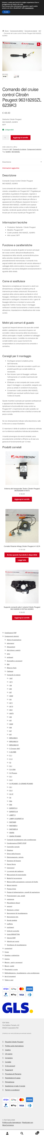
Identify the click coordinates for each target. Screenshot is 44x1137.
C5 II (10, 790)
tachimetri (10, 927)
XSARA (11, 833)
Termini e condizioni (12, 1090)
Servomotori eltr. (12, 917)
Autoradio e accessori (14, 661)
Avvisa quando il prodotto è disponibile (22, 555)
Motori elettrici (12, 885)
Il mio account (10, 1066)
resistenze (10, 899)
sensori (9, 906)
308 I (11, 710)
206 (10, 689)
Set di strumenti (10, 976)
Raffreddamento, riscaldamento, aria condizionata (22, 973)
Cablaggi (10, 671)
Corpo (7, 952)
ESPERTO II (13, 808)
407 (10, 720)
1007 (11, 678)
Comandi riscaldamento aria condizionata (21, 840)
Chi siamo (8, 1054)
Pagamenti (9, 1070)
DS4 (10, 801)
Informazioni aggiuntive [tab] (10, 168)
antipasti (10, 657)
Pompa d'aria (11, 889)
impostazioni (29, 8)
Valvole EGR (11, 938)
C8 (10, 798)
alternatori (10, 643)
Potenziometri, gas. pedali (16, 896)
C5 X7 (11, 794)
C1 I (10, 755)
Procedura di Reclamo (13, 1074)
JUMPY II (12, 815)
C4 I (10, 776)
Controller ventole (13, 847)
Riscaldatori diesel (13, 903)
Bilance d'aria (11, 668)
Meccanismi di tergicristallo (16, 875)
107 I (11, 682)
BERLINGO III (14, 745)
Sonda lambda (12, 920)
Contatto (8, 1062)
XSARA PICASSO (15, 836)
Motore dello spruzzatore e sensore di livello (22, 882)
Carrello (33, 1131)
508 (10, 727)
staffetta (10, 924)
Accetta (6, 12)
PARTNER (12, 822)
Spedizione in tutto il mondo (15, 1086)
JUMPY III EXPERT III (16, 819)
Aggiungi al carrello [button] (22, 499)
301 (10, 699)
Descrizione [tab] (6, 162)
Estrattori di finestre (14, 861)
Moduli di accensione (14, 878)
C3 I (10, 766)
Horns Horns (11, 864)
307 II (11, 706)
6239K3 (8, 152)
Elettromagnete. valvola (15, 857)
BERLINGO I (13, 738)
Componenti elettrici (16, 31)
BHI (8, 664)
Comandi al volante (31, 31)
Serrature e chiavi (13, 910)
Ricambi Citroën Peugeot (14, 1042)
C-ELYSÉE (12, 752)
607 (40, 31)
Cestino (8, 1050)
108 (10, 685)
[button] (38, 44)
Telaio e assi (9, 980)
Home (7, 31)
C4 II (10, 780)
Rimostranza (9, 1082)
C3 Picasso (13, 773)
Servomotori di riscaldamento (17, 913)
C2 (10, 762)
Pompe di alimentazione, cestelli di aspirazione (23, 892)
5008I (11, 724)
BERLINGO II (13, 741)
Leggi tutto (22, 560)
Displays (10, 850)
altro (8, 654)
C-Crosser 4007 (14, 748)
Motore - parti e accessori (13, 962)
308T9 (11, 713)
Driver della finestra (14, 854)
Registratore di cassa (12, 1078)
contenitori (8, 948)
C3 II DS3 (12, 769)
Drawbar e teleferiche (12, 955)
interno (7, 959)
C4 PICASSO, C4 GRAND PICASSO (21, 784)
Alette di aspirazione (14, 640)
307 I (11, 703)
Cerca (22, 1133)
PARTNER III (13, 829)
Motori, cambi (9, 966)
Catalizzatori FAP (10, 633)
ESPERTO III (13, 812)
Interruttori (10, 868)
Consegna (9, 1058)
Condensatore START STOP (16, 843)
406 (10, 717)
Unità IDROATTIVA (13, 934)
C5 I (10, 787)
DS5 (10, 805)
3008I (11, 696)
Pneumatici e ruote (11, 969)
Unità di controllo (13, 931)
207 (10, 692)
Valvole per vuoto (13, 941)
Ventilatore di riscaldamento (17, 945)
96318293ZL (16, 152)
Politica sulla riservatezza (14, 1046)
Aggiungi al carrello (20, 137)
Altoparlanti (11, 647)
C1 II (10, 759)
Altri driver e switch (13, 650)
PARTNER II (13, 826)
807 (10, 734)
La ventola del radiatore (15, 871)
